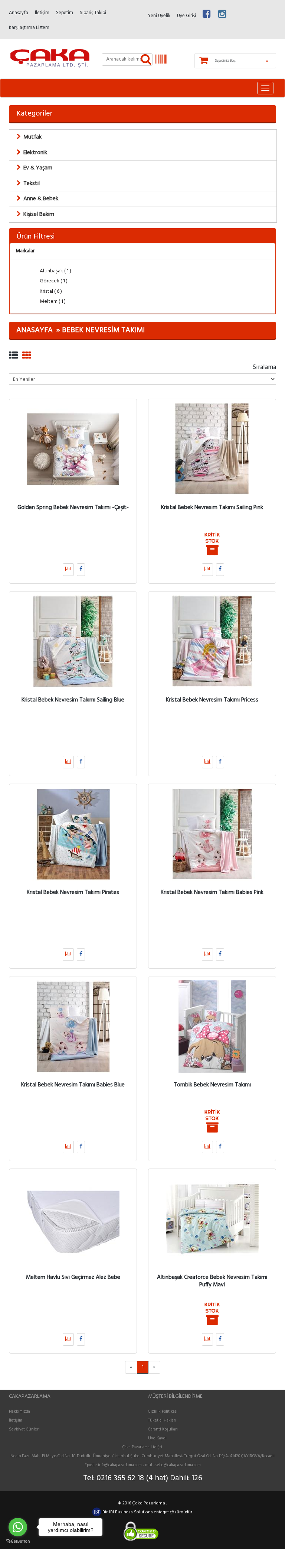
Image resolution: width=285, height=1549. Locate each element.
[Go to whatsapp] (18, 1527)
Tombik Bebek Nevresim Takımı (212, 1084)
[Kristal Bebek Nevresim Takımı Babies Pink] (212, 834)
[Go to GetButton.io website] (18, 1541)
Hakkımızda (19, 1411)
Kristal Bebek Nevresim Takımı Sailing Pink (212, 507)
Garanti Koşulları (163, 1429)
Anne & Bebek (40, 198)
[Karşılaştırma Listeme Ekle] (68, 569)
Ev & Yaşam (37, 167)
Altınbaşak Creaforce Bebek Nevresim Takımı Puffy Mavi (212, 1281)
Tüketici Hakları (162, 1420)
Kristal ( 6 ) (50, 291)
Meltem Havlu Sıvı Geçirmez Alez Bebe (73, 1277)
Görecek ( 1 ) (53, 281)
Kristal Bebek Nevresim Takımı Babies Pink (212, 892)
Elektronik (35, 152)
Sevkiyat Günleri (24, 1429)
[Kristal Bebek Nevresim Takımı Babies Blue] (73, 1026)
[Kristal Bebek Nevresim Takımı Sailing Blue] (73, 641)
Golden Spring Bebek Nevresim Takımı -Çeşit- (73, 507)
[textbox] (127, 59)
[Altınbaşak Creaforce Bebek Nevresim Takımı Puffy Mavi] (212, 1219)
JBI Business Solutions (131, 1512)
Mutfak (32, 137)
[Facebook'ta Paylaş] (81, 569)
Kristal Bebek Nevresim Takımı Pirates (73, 892)
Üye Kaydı (157, 1438)
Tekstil (31, 183)
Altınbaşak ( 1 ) (55, 271)
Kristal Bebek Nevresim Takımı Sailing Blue (73, 699)
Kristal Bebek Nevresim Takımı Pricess (212, 699)
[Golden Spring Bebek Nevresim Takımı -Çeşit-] (73, 449)
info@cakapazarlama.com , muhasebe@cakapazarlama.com (149, 1465)
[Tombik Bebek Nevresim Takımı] (212, 1026)
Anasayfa (34, 330)
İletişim (15, 1420)
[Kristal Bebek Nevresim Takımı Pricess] (212, 641)
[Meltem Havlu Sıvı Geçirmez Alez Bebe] (73, 1219)
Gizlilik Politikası (162, 1411)
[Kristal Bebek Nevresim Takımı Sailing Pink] (212, 449)
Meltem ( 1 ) (52, 301)
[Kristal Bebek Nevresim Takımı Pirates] (73, 834)
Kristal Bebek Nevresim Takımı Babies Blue (73, 1084)
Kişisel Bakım (38, 214)
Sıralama (264, 367)
